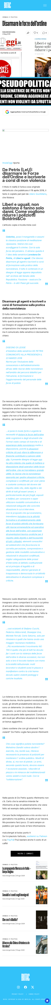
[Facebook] (25, 987)
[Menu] (45, 5)
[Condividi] (28, 32)
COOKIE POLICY (34, 994)
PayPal (10, 840)
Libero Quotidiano (37, 194)
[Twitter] (32, 987)
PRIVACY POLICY (18, 994)
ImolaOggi (7, 163)
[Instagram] (18, 987)
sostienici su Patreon (37, 836)
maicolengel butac (8, 32)
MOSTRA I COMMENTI (25, 854)
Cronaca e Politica (9, 864)
